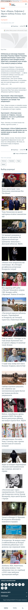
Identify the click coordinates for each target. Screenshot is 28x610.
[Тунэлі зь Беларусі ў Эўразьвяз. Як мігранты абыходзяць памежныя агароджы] (14, 508)
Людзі (3, 8)
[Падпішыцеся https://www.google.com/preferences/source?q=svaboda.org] (2, 584)
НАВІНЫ (6, 608)
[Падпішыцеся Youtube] (12, 584)
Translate (24, 1)
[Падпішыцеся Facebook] (5, 584)
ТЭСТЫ (15, 608)
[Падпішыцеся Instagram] (23, 584)
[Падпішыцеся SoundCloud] (19, 584)
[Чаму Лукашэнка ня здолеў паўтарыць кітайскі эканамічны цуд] (14, 203)
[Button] (14, 26)
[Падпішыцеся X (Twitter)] (9, 584)
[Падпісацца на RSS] (5, 588)
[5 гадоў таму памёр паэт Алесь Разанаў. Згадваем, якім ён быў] (14, 355)
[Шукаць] (22, 608)
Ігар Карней (4, 20)
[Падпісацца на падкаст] (16, 584)
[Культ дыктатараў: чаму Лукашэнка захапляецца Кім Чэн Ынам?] (14, 180)
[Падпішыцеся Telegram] (2, 588)
